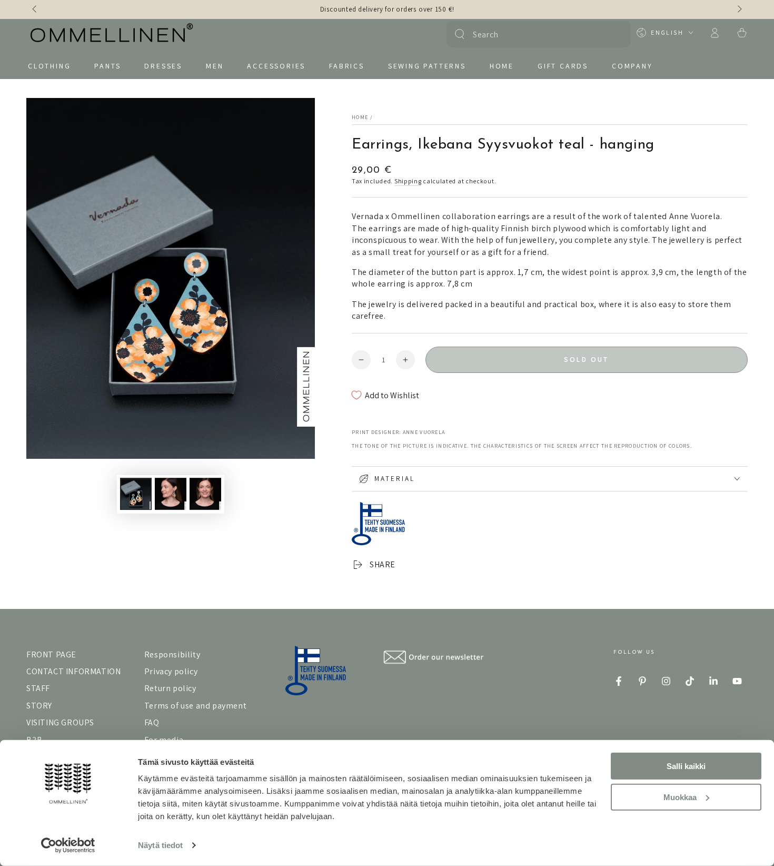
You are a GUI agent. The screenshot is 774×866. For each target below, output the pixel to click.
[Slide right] (739, 9)
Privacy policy (170, 671)
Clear (616, 34)
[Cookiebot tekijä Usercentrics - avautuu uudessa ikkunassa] (68, 845)
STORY (39, 705)
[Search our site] (459, 34)
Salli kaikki (686, 766)
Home (360, 117)
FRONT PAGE (51, 654)
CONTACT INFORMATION (73, 671)
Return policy (170, 688)
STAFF (38, 688)
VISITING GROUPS (60, 722)
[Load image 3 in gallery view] (205, 494)
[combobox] (537, 34)
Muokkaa (680, 796)
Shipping (408, 181)
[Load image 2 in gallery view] (170, 494)
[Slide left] (35, 9)
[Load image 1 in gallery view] (136, 494)
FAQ (152, 722)
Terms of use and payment (195, 705)
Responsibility (172, 654)
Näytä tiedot (160, 845)
